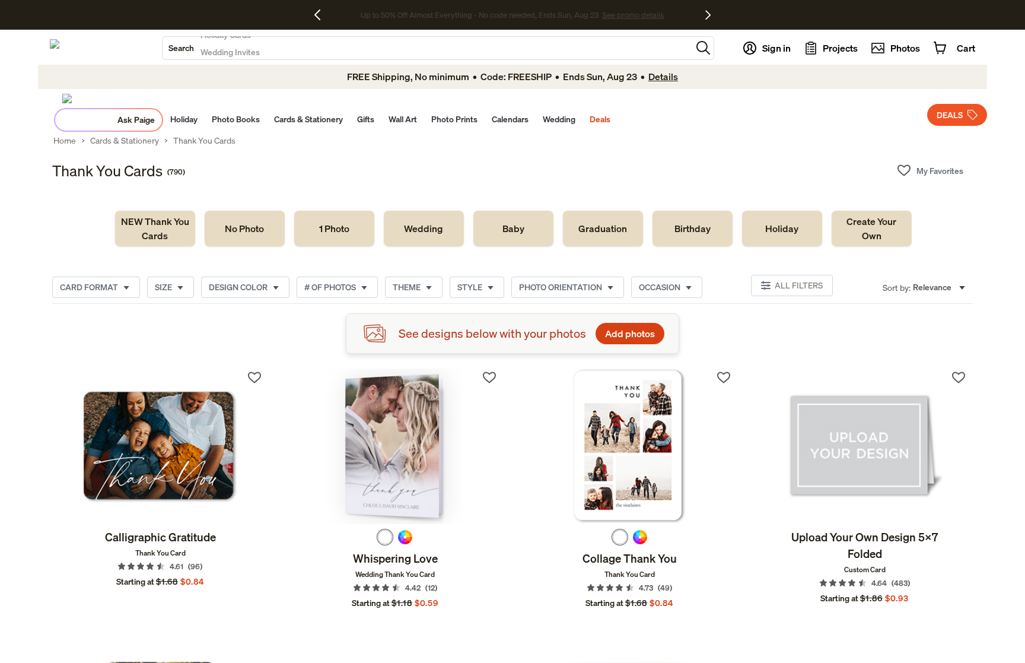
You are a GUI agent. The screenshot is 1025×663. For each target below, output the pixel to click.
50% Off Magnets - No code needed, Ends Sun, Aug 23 (479, 14)
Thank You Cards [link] (204, 141)
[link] (155, 228)
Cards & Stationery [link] (124, 141)
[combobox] (427, 48)
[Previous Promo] (321, 14)
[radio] (385, 537)
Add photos (630, 333)
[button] (703, 47)
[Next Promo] (708, 15)
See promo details (606, 14)
